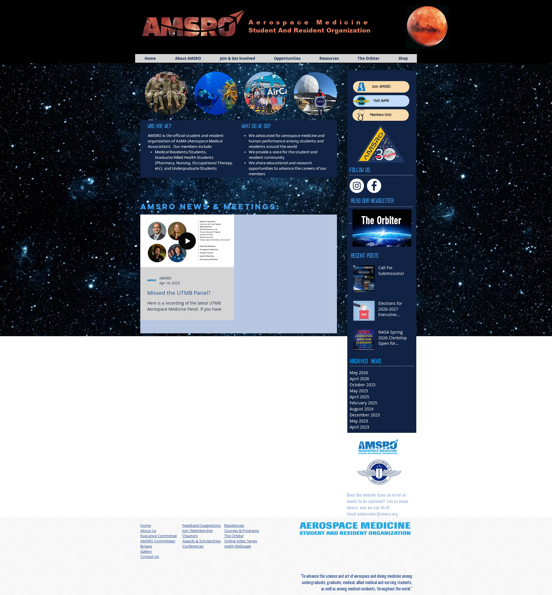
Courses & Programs (241, 530)
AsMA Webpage (237, 546)
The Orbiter (234, 535)
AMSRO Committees (157, 541)
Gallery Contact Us (149, 554)
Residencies (234, 525)
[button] (187, 58)
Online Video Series (240, 541)
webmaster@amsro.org (377, 513)
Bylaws (146, 546)
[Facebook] (374, 186)
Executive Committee (158, 535)
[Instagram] (357, 186)
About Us (148, 530)
